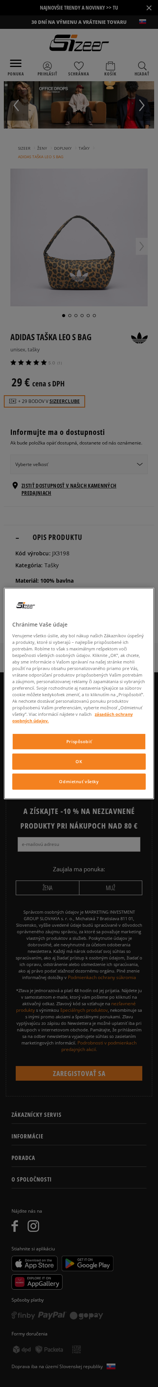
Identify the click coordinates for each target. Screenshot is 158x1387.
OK (79, 761)
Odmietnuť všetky (79, 781)
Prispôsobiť (79, 741)
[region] (79, 693)
